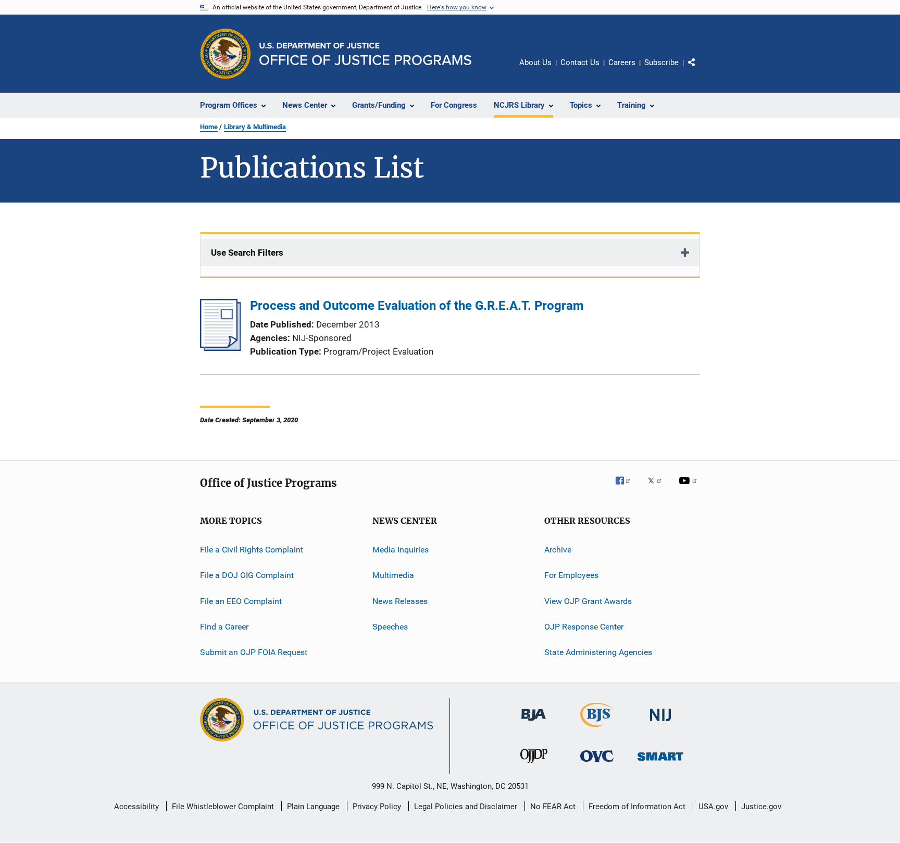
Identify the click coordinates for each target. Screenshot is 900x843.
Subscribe (661, 62)
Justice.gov (761, 806)
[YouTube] (689, 487)
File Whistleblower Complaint (223, 806)
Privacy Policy (377, 806)
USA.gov (713, 806)
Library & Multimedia (255, 127)
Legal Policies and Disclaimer (465, 806)
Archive (557, 550)
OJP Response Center (583, 627)
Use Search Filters (247, 252)
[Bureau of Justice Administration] (533, 723)
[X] (658, 487)
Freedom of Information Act (637, 806)
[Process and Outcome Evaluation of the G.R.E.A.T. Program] (220, 348)
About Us (535, 62)
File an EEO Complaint (241, 601)
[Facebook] (627, 487)
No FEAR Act (553, 806)
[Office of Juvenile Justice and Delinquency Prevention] (533, 765)
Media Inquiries (400, 550)
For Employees (571, 575)
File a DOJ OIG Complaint (247, 575)
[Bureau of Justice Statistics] (597, 729)
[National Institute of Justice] (660, 723)
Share (700, 70)
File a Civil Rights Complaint (251, 550)
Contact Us (579, 62)
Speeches (390, 627)
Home (209, 127)
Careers (621, 62)
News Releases (400, 601)
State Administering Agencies (598, 652)
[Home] (365, 54)
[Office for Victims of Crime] (597, 763)
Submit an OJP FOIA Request (253, 652)
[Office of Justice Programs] (225, 53)
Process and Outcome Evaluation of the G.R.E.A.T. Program (417, 305)
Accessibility (136, 806)
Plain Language (313, 806)
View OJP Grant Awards (588, 601)
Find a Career (224, 627)
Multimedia (393, 575)
